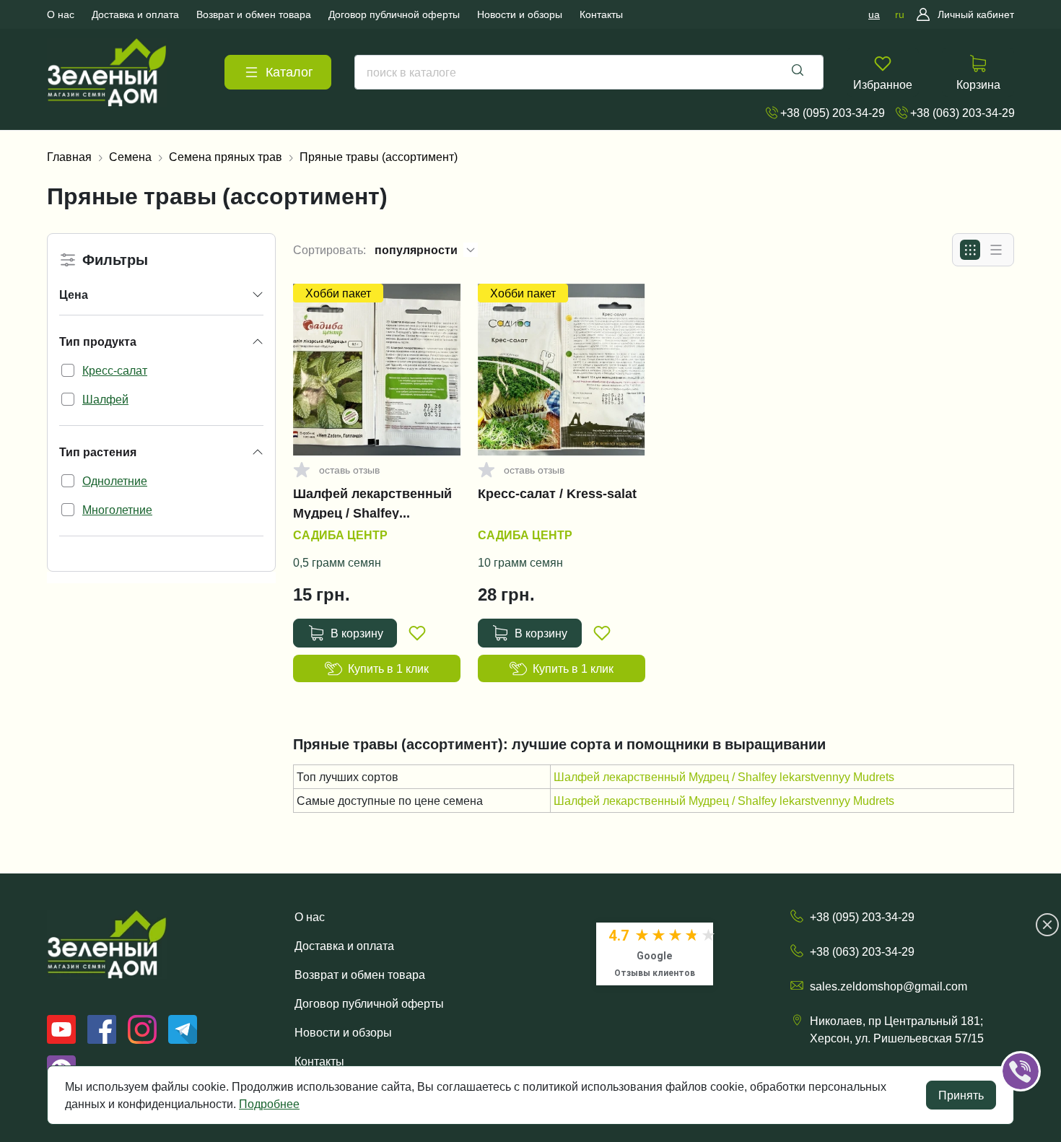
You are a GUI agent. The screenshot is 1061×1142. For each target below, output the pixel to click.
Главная (69, 156)
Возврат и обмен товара (359, 974)
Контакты (319, 1061)
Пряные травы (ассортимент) (379, 156)
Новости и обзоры (343, 1032)
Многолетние (117, 509)
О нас (309, 917)
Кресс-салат (114, 370)
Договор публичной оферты (369, 1003)
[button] (1040, 1026)
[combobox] (589, 72)
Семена (130, 156)
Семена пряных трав (225, 156)
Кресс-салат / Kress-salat (557, 493)
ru (899, 14)
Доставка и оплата (344, 945)
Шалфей (105, 399)
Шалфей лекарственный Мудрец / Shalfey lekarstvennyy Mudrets (372, 503)
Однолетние (114, 481)
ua (874, 14)
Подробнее (269, 1104)
